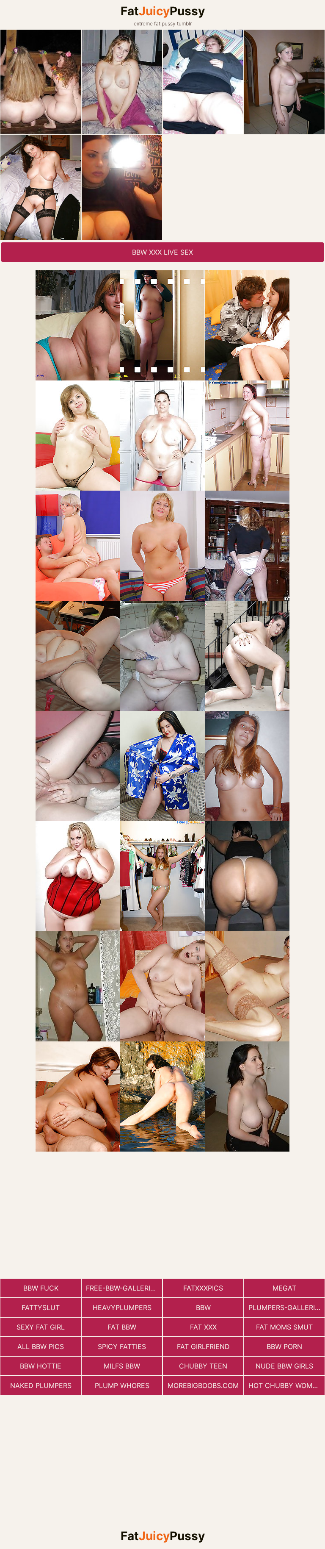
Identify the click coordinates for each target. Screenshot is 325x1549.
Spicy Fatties (122, 1346)
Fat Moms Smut (284, 1327)
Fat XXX (203, 1327)
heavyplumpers (122, 1307)
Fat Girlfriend (203, 1346)
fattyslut (41, 1307)
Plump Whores (122, 1385)
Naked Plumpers (41, 1385)
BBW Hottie (40, 1366)
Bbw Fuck (40, 1288)
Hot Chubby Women (285, 1385)
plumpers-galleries (285, 1307)
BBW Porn (284, 1346)
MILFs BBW (122, 1366)
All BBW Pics (40, 1346)
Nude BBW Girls (284, 1366)
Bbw (203, 1307)
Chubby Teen (203, 1366)
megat (284, 1288)
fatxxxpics (203, 1288)
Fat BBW (121, 1327)
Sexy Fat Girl (41, 1327)
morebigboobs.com (203, 1385)
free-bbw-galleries (122, 1288)
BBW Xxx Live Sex (162, 252)
